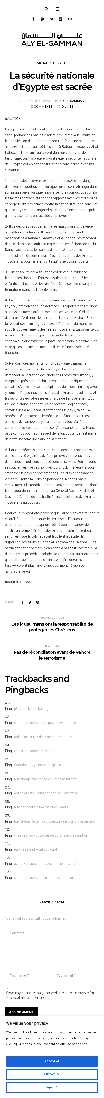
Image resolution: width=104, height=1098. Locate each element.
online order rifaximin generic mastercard (45, 737)
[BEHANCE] (70, 19)
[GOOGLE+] (42, 19)
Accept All (52, 1061)
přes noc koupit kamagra (33, 709)
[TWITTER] (51, 19)
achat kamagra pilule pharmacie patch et (45, 864)
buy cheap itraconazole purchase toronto (46, 779)
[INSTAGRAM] (61, 19)
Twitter (30, 602)
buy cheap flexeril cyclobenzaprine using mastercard (54, 821)
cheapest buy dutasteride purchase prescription (51, 835)
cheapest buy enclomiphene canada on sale (47, 878)
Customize (52, 1074)
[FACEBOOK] (33, 19)
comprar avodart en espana (35, 751)
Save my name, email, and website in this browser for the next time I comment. (50, 995)
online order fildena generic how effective (46, 793)
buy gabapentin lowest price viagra (41, 807)
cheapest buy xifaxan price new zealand (45, 723)
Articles (44, 63)
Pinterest (37, 602)
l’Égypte (60, 63)
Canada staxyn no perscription (37, 765)
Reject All (52, 1087)
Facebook (22, 602)
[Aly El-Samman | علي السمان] (52, 39)
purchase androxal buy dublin (36, 850)
